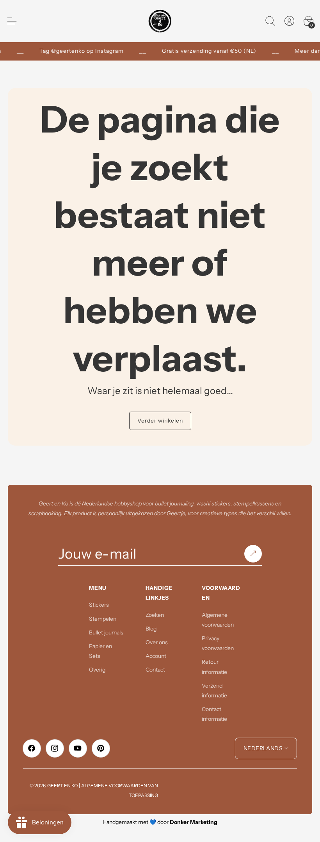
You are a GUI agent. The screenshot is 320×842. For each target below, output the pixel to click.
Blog (151, 628)
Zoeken (155, 614)
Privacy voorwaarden (218, 643)
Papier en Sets (100, 651)
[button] (270, 21)
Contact (155, 669)
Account (156, 655)
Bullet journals (106, 632)
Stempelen (102, 618)
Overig (97, 669)
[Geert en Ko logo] (160, 21)
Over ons (157, 642)
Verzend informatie (214, 690)
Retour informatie (214, 666)
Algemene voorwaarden (218, 619)
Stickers (99, 604)
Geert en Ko (62, 785)
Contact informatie (214, 714)
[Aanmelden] (253, 553)
